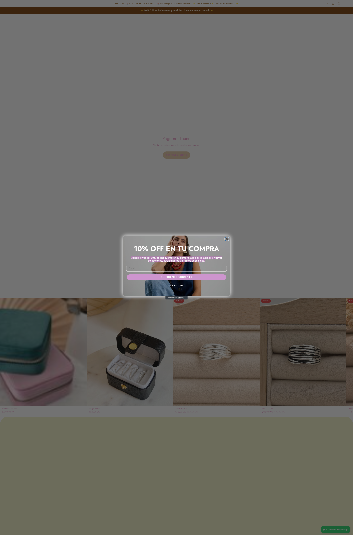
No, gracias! (176, 285)
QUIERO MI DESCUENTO (176, 277)
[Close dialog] (227, 239)
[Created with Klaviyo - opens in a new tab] (176, 297)
